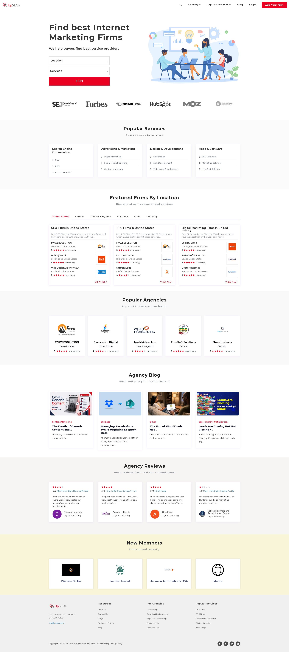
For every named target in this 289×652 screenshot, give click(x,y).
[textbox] (79, 61)
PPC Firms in (125, 228)
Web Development (162, 163)
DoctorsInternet (125, 255)
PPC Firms (200, 614)
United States (67, 346)
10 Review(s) (70, 250)
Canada (183, 346)
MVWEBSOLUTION (61, 242)
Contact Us (102, 614)
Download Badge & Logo (157, 614)
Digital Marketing (112, 156)
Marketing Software (212, 163)
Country (193, 4)
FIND (79, 81)
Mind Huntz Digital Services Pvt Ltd (72, 491)
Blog (240, 4)
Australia (222, 346)
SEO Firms (200, 609)
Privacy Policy (116, 644)
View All (100, 282)
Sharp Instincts (222, 342)
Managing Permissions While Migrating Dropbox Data (118, 429)
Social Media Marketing (115, 163)
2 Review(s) (135, 262)
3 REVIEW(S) (229, 351)
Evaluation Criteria (106, 623)
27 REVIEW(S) (113, 351)
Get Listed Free (153, 627)
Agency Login (153, 623)
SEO (57, 160)
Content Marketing (113, 169)
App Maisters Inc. (145, 342)
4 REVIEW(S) (190, 351)
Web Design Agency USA (65, 267)
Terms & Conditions (99, 644)
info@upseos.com (56, 623)
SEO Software (209, 156)
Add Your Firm (274, 5)
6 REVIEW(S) (151, 351)
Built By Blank (58, 255)
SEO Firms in (60, 228)
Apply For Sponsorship (156, 618)
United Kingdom (144, 346)
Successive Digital (106, 342)
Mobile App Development (166, 169)
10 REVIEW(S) (74, 351)
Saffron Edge (123, 267)
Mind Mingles (160, 491)
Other (153, 422)
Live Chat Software (211, 169)
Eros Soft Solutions (183, 342)
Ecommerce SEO (63, 172)
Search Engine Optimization (213, 422)
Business (105, 422)
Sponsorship (152, 609)
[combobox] (79, 61)
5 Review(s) (70, 262)
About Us (102, 609)
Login (252, 4)
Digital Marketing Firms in (200, 228)
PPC (57, 166)
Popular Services (218, 4)
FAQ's (100, 618)
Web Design (159, 156)
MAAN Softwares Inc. (193, 255)
